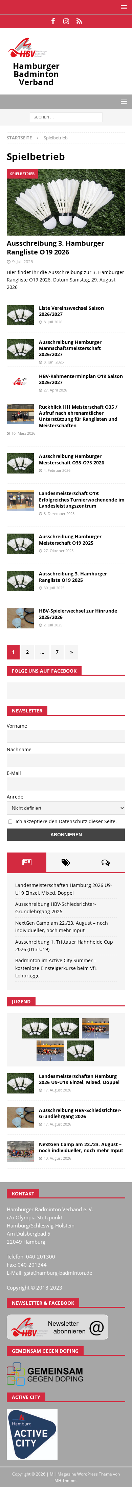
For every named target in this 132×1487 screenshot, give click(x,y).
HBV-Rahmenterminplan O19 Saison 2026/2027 (81, 379)
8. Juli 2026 (53, 321)
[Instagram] (66, 21)
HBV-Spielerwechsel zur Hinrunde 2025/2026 (78, 613)
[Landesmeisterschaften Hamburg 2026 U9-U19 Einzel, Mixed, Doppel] (35, 1028)
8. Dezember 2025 (59, 513)
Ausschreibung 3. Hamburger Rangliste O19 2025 (73, 576)
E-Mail (14, 773)
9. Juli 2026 (22, 262)
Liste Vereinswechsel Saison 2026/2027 (71, 311)
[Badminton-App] (79, 21)
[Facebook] (53, 21)
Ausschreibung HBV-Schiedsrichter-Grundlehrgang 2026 (80, 1113)
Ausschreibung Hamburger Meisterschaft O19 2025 (70, 539)
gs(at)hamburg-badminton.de (58, 1272)
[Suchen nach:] (66, 116)
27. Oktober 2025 (58, 550)
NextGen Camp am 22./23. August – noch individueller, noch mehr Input (81, 1147)
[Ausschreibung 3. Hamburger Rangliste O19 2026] (66, 202)
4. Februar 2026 (57, 470)
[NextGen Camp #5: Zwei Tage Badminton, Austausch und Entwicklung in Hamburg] (95, 1028)
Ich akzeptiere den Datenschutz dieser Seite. (66, 821)
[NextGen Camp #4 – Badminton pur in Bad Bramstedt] (50, 1050)
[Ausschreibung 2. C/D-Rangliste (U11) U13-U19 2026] (80, 1050)
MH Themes (66, 1480)
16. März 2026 (23, 433)
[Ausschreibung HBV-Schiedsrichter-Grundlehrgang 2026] (20, 1117)
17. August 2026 (57, 1089)
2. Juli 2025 (53, 624)
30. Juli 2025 (54, 587)
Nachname (19, 749)
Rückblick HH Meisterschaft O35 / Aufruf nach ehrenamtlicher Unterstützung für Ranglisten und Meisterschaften (78, 416)
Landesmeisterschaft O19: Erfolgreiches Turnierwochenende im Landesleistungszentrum (82, 499)
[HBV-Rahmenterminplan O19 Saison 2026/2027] (20, 381)
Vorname (17, 726)
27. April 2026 (55, 390)
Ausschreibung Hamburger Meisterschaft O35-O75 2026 (71, 459)
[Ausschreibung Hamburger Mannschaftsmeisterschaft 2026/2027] (20, 349)
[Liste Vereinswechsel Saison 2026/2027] (20, 315)
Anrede (15, 796)
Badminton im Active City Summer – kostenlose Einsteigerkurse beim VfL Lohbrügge (56, 968)
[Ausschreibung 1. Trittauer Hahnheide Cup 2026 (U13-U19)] (65, 1028)
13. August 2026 (57, 1158)
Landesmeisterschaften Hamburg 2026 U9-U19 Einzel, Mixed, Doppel (79, 1079)
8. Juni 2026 (54, 361)
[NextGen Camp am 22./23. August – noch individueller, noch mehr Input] (20, 1151)
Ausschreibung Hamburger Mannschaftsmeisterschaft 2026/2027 (70, 348)
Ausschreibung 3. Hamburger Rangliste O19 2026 (55, 247)
